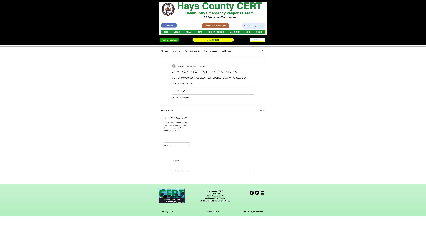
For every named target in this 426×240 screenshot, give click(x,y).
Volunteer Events (192, 51)
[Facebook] (252, 193)
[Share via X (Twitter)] (178, 91)
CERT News (227, 51)
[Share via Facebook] (173, 91)
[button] (235, 32)
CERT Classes (210, 51)
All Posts (165, 51)
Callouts (176, 51)
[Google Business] (262, 193)
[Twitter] (257, 193)
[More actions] (252, 66)
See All (262, 110)
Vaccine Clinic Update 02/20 (175, 118)
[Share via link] (184, 91)
